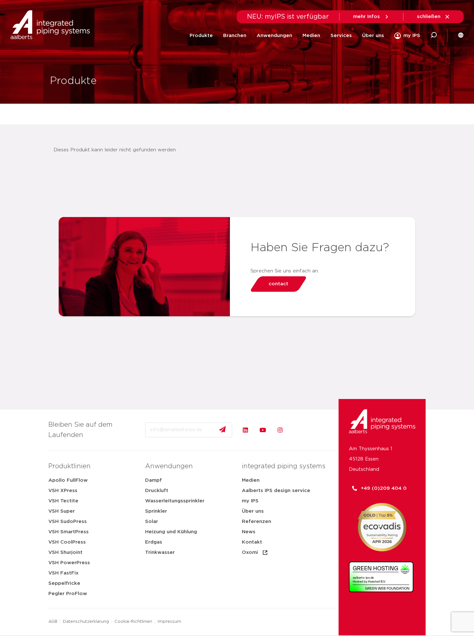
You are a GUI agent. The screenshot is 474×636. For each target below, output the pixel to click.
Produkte (201, 35)
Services (341, 35)
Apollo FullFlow (68, 480)
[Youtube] (262, 429)
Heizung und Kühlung (171, 531)
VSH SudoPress (67, 521)
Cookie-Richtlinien (133, 622)
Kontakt (252, 542)
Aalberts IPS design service (276, 490)
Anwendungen (274, 35)
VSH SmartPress (68, 531)
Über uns (373, 35)
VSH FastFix (63, 573)
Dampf (153, 480)
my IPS (250, 500)
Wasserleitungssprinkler (174, 500)
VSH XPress (62, 490)
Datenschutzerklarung (86, 622)
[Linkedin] (245, 429)
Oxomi (250, 552)
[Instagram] (280, 429)
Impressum (169, 622)
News (248, 531)
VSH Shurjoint (65, 552)
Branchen (234, 35)
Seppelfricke (64, 583)
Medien (311, 35)
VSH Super (61, 511)
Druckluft (156, 490)
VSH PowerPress (69, 562)
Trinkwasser (160, 552)
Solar (151, 521)
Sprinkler (156, 511)
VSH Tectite (63, 500)
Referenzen (256, 521)
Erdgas (153, 542)
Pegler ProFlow (67, 593)
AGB (52, 622)
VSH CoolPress (67, 542)
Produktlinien (69, 466)
